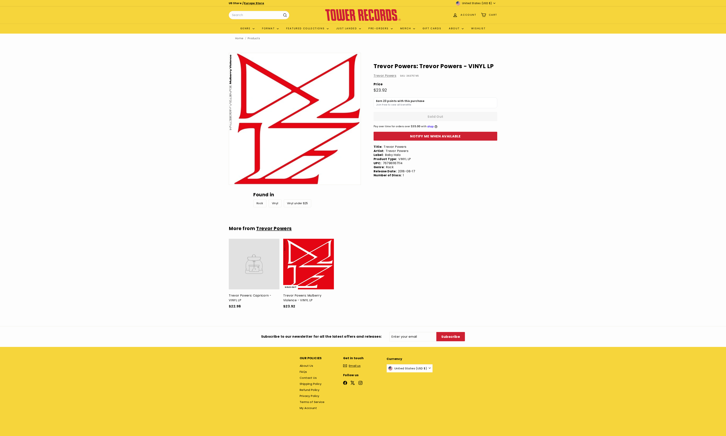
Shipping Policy (310, 384)
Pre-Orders (379, 28)
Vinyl (275, 203)
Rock (260, 203)
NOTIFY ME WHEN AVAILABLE (435, 136)
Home (239, 38)
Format (269, 28)
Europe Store (254, 3)
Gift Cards (432, 28)
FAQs (303, 372)
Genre (246, 28)
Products (254, 38)
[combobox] (259, 15)
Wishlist (478, 28)
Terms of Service (312, 402)
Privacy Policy (309, 396)
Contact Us (308, 378)
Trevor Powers (385, 75)
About (455, 28)
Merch (406, 28)
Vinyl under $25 (297, 203)
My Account (308, 408)
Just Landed (347, 28)
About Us (306, 366)
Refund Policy (309, 390)
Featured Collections (306, 28)
